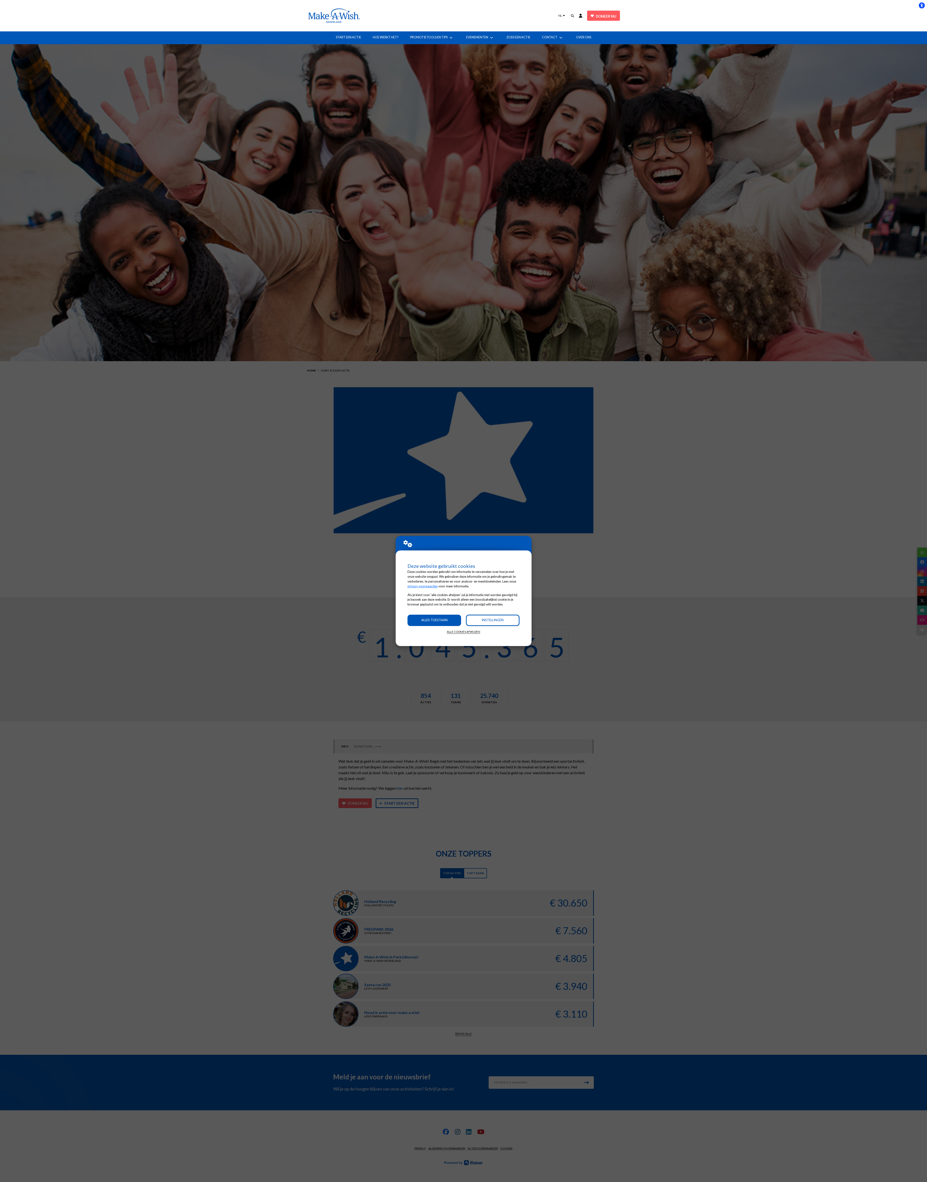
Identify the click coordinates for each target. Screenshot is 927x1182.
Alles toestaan (434, 620)
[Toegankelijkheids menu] (922, 5)
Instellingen (493, 620)
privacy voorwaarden (422, 586)
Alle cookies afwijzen (463, 631)
